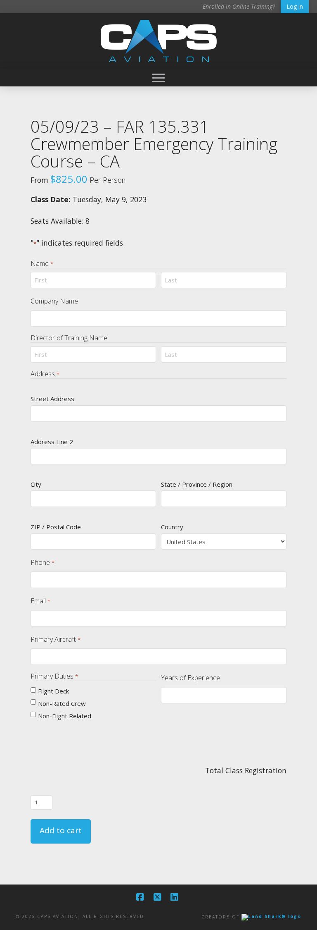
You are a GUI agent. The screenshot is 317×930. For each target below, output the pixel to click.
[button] (158, 77)
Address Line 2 (52, 442)
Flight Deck (53, 691)
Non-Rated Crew (62, 703)
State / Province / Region (196, 484)
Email (40, 600)
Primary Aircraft (55, 639)
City (36, 484)
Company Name (54, 301)
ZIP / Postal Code (56, 527)
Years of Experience (190, 677)
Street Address (52, 398)
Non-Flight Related (64, 716)
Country (172, 527)
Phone (42, 562)
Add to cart (61, 830)
